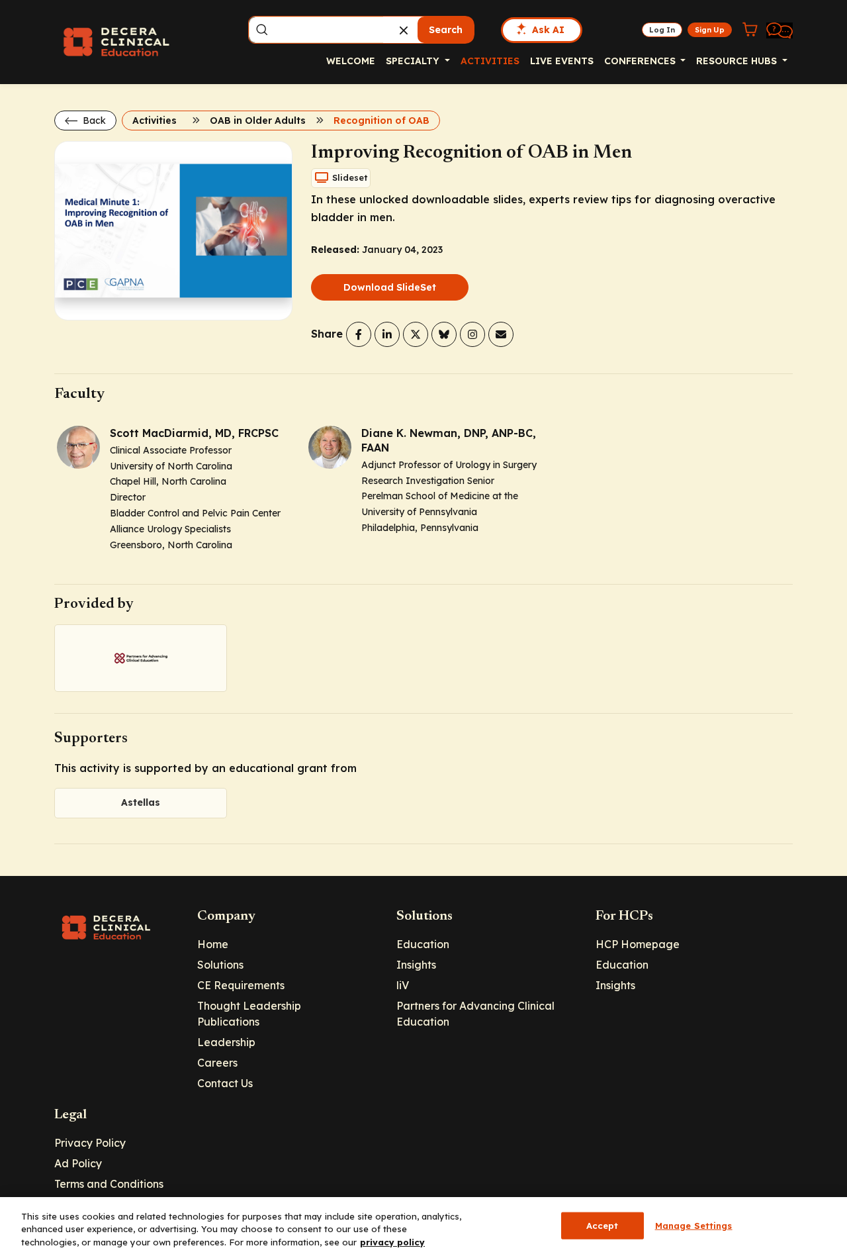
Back (93, 120)
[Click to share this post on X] (415, 334)
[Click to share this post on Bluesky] (444, 334)
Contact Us (225, 1083)
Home (212, 944)
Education (422, 944)
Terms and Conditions (108, 1183)
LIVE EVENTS (562, 61)
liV (402, 985)
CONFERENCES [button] (641, 61)
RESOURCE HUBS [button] (738, 61)
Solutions (220, 964)
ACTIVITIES (490, 61)
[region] (423, 1226)
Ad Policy (78, 1163)
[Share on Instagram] (472, 334)
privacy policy (392, 1242)
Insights (416, 964)
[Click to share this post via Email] (500, 334)
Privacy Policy (90, 1142)
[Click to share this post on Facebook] (358, 334)
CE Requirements (241, 985)
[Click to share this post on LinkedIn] (387, 334)
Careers (217, 1062)
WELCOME (350, 61)
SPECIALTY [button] (414, 61)
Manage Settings (694, 1225)
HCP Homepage (638, 944)
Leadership (226, 1042)
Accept (602, 1225)
